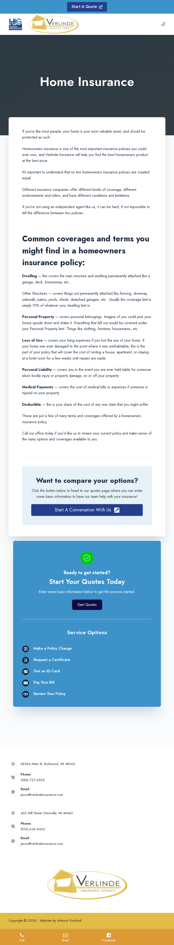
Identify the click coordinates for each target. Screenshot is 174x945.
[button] (87, 510)
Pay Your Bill (44, 682)
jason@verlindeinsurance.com (42, 794)
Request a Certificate (52, 659)
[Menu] (163, 24)
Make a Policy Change (53, 648)
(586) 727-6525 (33, 779)
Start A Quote (84, 7)
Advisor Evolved (69, 920)
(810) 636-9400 (33, 829)
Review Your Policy (49, 693)
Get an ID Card (47, 671)
